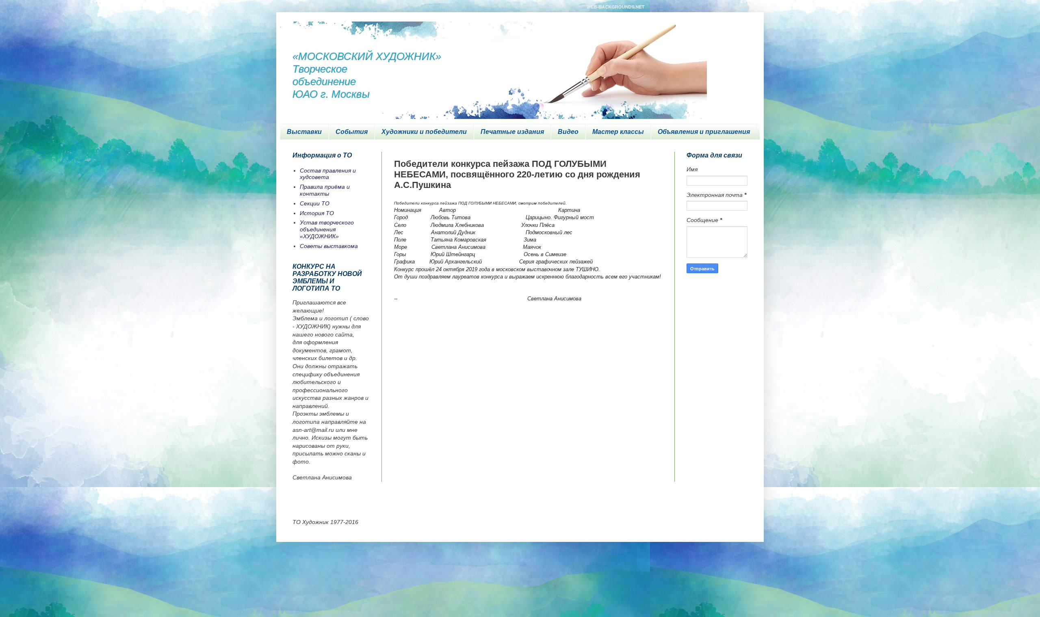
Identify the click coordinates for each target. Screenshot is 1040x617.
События (352, 131)
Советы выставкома (329, 246)
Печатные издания (512, 131)
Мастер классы (618, 131)
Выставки (304, 131)
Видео (568, 131)
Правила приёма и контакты (325, 190)
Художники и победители (424, 131)
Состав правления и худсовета (328, 174)
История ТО (317, 213)
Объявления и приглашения (704, 131)
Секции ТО (314, 203)
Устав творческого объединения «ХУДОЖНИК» (327, 229)
